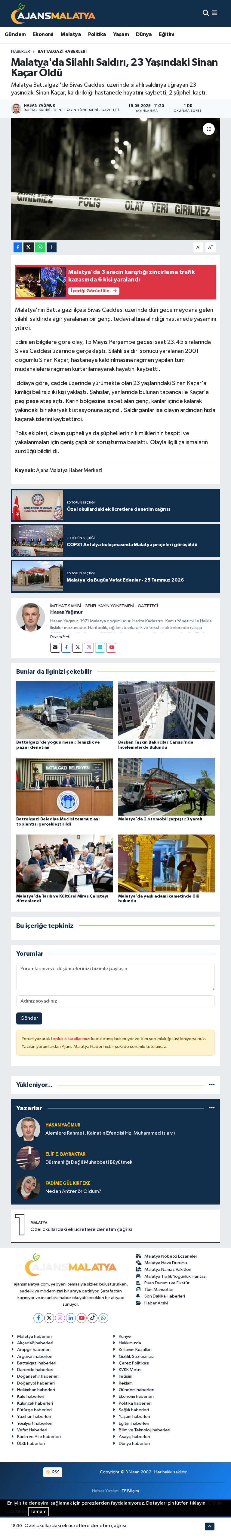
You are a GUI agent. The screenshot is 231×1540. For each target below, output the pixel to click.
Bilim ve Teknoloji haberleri (144, 1430)
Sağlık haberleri (134, 1410)
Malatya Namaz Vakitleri (167, 1269)
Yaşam (121, 34)
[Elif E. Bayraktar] (28, 1158)
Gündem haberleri (136, 1390)
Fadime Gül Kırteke (68, 1183)
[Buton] (52, 247)
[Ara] (206, 13)
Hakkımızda (130, 1343)
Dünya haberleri (134, 1443)
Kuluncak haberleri (35, 1403)
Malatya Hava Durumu (165, 1263)
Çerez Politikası (134, 1363)
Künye (125, 1336)
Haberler (20, 52)
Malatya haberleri (34, 1336)
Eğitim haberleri (134, 1423)
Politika (97, 34)
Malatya (70, 34)
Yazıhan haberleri (34, 1416)
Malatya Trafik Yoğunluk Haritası (175, 1276)
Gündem (15, 34)
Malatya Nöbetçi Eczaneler (170, 1256)
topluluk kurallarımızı (71, 1038)
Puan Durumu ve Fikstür (166, 1283)
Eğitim (166, 34)
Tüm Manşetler (159, 1289)
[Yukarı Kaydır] (209, 1526)
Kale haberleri (30, 1396)
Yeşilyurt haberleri (34, 1423)
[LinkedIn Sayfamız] (100, 648)
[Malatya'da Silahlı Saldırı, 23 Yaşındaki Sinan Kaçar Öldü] (115, 179)
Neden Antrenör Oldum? (73, 1191)
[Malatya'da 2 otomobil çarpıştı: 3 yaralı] (166, 786)
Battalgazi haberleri (36, 1363)
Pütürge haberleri (34, 1410)
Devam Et (58, 637)
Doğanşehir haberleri (38, 1376)
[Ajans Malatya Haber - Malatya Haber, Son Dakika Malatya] (53, 13)
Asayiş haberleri (134, 1436)
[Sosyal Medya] (55, 648)
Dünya (144, 34)
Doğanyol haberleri (36, 1383)
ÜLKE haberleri (31, 1443)
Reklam (126, 1383)
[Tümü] (212, 1084)
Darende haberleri (35, 1369)
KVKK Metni (130, 1369)
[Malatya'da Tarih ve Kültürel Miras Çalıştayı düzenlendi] (64, 863)
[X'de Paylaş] (28, 247)
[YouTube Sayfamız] (111, 648)
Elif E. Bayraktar (65, 1154)
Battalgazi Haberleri (62, 52)
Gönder (29, 1018)
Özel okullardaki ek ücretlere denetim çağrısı (81, 1229)
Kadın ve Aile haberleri (39, 1436)
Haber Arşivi (156, 1303)
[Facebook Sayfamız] (66, 648)
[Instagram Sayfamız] (89, 648)
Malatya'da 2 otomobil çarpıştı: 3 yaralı (160, 819)
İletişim (125, 1376)
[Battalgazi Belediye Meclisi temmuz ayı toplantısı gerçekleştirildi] (64, 786)
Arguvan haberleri (34, 1356)
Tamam (38, 1511)
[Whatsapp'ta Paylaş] (40, 247)
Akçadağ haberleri (35, 1343)
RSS (55, 1472)
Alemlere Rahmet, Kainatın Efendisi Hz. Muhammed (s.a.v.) (110, 1133)
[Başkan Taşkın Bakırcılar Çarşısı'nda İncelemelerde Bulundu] (166, 709)
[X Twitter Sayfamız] (77, 648)
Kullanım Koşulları (135, 1349)
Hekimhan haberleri (36, 1390)
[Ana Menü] (214, 13)
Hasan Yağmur (66, 612)
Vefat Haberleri (32, 1430)
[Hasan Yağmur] (30, 617)
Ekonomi (43, 34)
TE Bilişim (130, 1491)
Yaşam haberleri (134, 1416)
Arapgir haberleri (34, 1349)
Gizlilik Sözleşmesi (136, 1356)
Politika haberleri (135, 1403)
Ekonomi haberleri (136, 1396)
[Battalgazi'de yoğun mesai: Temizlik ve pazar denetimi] (64, 709)
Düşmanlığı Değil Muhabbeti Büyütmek (88, 1162)
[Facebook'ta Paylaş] (18, 247)
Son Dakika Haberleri (164, 1296)
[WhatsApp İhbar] (103, 1318)
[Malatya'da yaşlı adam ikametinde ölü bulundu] (166, 863)
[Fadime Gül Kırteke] (28, 1187)
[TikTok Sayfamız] (92, 1318)
